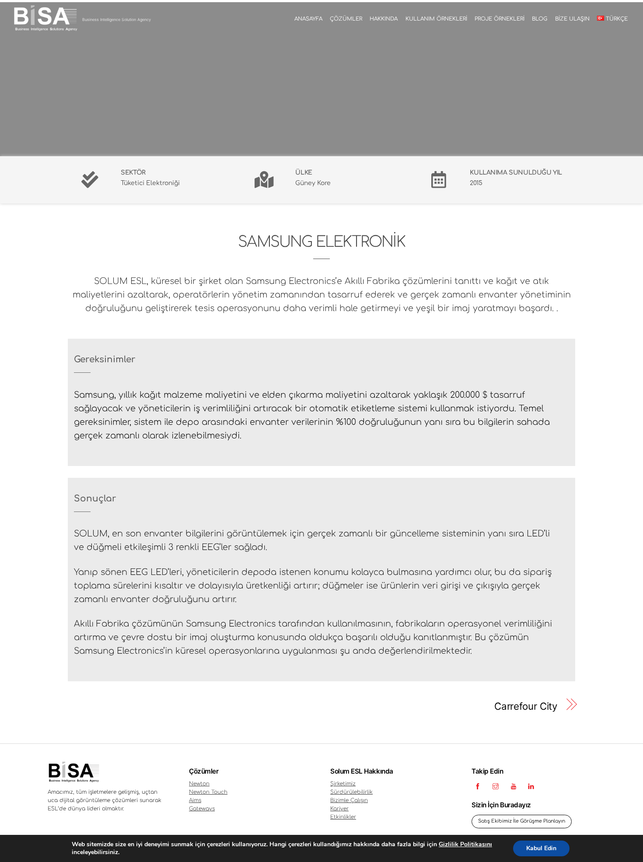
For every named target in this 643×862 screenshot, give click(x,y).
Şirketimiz (343, 784)
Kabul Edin (541, 848)
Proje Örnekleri (499, 19)
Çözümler (346, 19)
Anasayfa (308, 19)
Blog (539, 19)
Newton (199, 784)
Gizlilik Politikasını (465, 844)
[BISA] (45, 29)
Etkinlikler (343, 817)
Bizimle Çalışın (349, 800)
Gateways (202, 809)
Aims (195, 800)
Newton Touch (208, 792)
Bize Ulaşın (572, 19)
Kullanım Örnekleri (436, 19)
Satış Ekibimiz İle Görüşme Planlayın (521, 821)
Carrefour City (525, 706)
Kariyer (339, 809)
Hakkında (384, 19)
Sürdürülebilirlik (351, 792)
